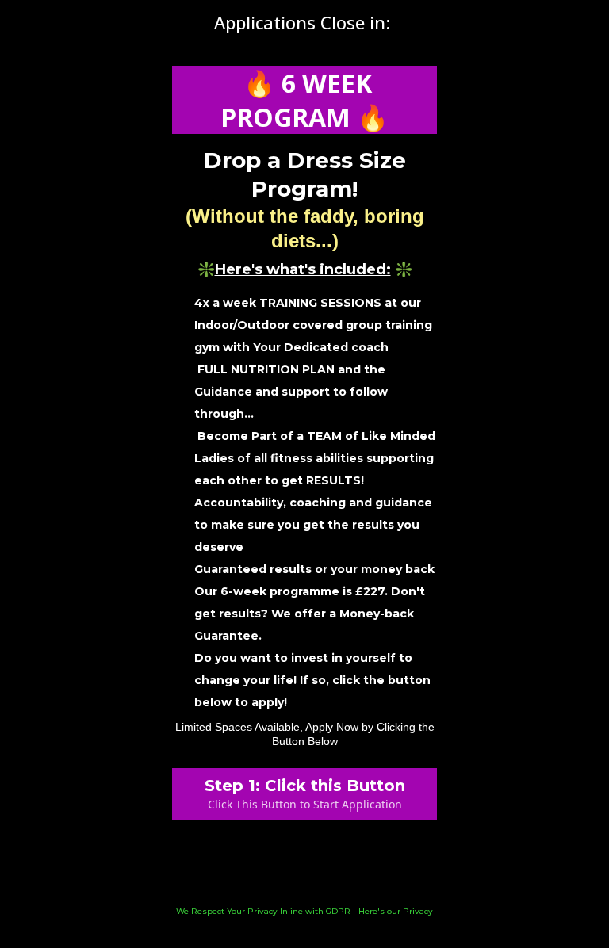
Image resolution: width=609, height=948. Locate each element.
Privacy (418, 911)
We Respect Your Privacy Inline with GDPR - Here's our (289, 911)
